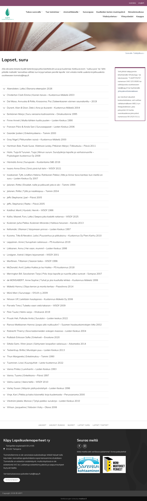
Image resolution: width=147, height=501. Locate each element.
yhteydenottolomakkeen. (128, 91)
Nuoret (71, 425)
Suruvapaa (88, 12)
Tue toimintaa (52, 12)
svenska (132, 3)
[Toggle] (4, 89)
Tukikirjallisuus (138, 53)
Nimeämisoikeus (136, 12)
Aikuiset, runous (57, 425)
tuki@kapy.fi (123, 88)
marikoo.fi (83, 499)
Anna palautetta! (118, 451)
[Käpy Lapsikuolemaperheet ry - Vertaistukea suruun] (10, 14)
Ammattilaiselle (70, 12)
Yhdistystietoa (110, 16)
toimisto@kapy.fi (21, 75)
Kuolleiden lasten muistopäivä (110, 12)
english (141, 3)
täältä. (14, 468)
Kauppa (140, 16)
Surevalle (128, 53)
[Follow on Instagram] (85, 446)
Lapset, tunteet (101, 425)
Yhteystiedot (127, 16)
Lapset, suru (84, 425)
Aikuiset (42, 425)
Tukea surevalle (33, 12)
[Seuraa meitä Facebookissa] (79, 446)
